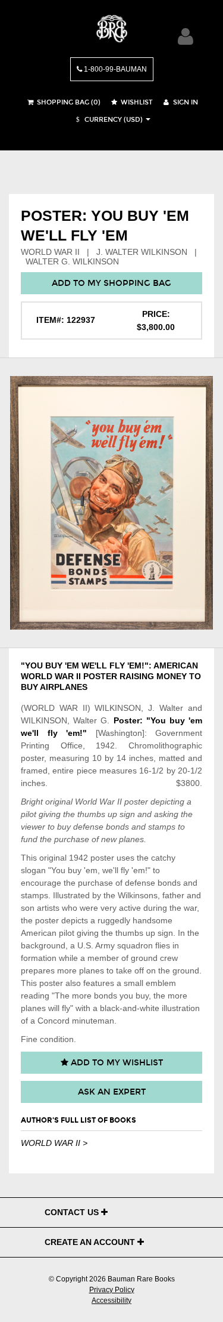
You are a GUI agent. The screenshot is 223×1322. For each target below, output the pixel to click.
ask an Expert (112, 1092)
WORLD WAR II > (54, 1143)
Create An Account (91, 1242)
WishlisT (136, 102)
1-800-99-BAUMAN (114, 69)
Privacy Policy (111, 1290)
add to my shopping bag (111, 283)
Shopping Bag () (67, 102)
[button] (108, 120)
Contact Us (73, 1212)
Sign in (184, 102)
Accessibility (111, 1300)
